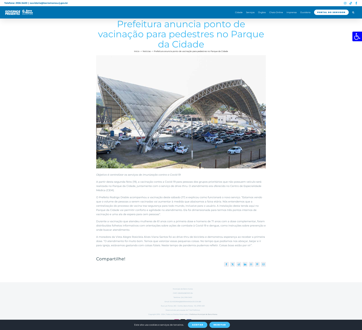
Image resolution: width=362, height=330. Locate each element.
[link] (357, 36)
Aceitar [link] (197, 325)
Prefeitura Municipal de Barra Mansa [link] (203, 314)
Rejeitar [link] (220, 325)
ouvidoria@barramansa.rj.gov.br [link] (49, 3)
